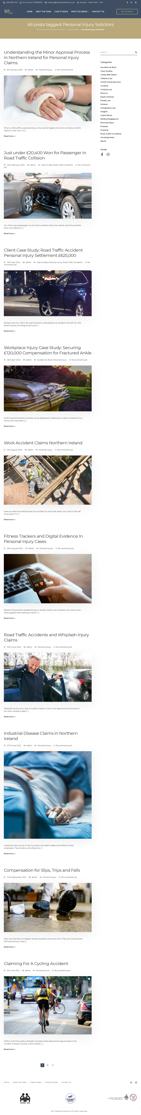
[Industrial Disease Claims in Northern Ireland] (48, 798)
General (104, 104)
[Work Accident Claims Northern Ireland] (48, 483)
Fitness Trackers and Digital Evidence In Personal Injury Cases (43, 539)
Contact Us (98, 12)
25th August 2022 (15, 548)
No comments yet (65, 70)
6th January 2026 (15, 70)
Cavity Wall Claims (108, 75)
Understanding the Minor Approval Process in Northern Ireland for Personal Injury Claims (47, 57)
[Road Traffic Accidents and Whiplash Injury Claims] (48, 680)
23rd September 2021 (17, 877)
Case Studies (61, 12)
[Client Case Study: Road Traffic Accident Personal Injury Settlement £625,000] (48, 296)
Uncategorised (107, 137)
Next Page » (53, 1065)
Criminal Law (106, 90)
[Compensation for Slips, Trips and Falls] (48, 910)
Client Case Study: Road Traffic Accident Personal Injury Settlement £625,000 (43, 253)
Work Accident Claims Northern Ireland (43, 442)
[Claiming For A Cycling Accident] (48, 1008)
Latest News (106, 115)
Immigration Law (108, 108)
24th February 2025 (16, 165)
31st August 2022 (15, 450)
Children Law (106, 78)
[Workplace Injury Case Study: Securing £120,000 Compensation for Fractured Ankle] (48, 391)
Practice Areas (79, 12)
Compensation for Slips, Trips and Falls (42, 870)
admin (30, 70)
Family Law (105, 100)
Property (104, 130)
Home (29, 12)
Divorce (104, 93)
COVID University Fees (110, 82)
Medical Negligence (109, 119)
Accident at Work (44, 360)
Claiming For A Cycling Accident (36, 963)
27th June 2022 (14, 746)
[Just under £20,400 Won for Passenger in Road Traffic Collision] (48, 198)
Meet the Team (43, 12)
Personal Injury (45, 70)
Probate (104, 126)
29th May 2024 (14, 262)
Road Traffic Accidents (63, 165)
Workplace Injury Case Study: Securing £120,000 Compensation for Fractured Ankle (47, 350)
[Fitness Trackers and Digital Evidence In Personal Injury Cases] (48, 581)
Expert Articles (107, 97)
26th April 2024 (14, 360)
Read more (9, 136)
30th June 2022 (14, 647)
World (103, 141)
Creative (104, 86)
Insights (104, 112)
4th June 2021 (13, 971)
